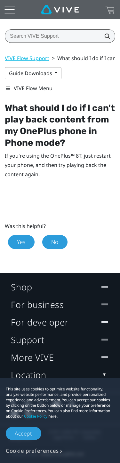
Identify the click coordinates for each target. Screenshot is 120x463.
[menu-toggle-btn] (9, 9)
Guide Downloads (31, 73)
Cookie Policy (35, 416)
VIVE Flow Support (27, 58)
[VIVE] (60, 9)
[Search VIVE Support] (105, 36)
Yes (21, 242)
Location (28, 375)
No (55, 242)
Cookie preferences (32, 450)
